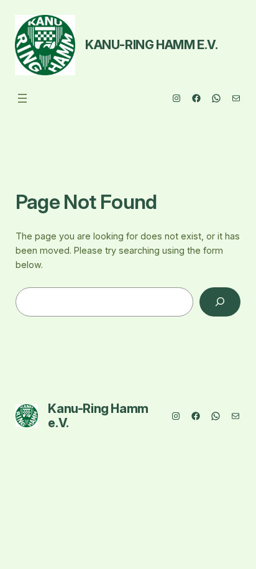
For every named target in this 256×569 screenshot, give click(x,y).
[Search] (219, 302)
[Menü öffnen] (22, 98)
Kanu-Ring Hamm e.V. (151, 44)
